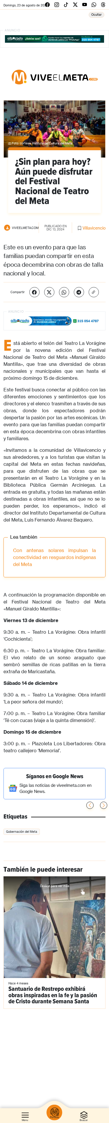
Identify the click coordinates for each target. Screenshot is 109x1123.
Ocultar (96, 14)
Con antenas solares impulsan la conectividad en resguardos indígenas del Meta (54, 557)
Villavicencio (94, 227)
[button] (103, 805)
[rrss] (47, 4)
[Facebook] (34, 292)
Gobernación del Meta (21, 831)
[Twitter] (49, 292)
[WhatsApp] (64, 292)
